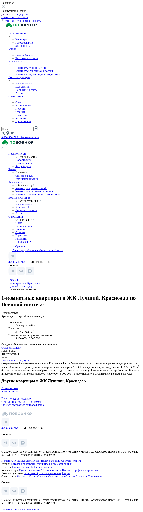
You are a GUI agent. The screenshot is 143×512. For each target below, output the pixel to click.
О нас (18, 102)
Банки (12, 48)
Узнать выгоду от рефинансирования (37, 74)
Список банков (24, 55)
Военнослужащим (19, 77)
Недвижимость (17, 33)
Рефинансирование (26, 58)
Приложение (23, 121)
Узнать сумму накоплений (31, 67)
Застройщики (23, 45)
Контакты (22, 17)
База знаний (22, 86)
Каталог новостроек (23, 463)
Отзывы (20, 111)
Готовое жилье (24, 42)
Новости (20, 108)
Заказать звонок (30, 137)
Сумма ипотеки (52, 470)
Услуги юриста (24, 83)
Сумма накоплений (30, 470)
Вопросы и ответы (26, 89)
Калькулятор (15, 61)
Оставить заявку (11, 347)
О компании (9, 17)
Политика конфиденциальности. (21, 460)
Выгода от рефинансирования (80, 470)
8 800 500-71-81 (11, 137)
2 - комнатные (9, 388)
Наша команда (23, 105)
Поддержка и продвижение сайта (61, 460)
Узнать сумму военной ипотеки (34, 70)
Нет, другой (21, 14)
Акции (19, 92)
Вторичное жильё (46, 463)
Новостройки (23, 39)
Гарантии (21, 114)
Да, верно (7, 14)
